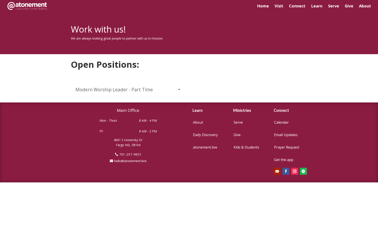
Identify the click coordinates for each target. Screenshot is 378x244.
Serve (333, 6)
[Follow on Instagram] (294, 171)
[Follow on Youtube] (277, 171)
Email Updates (286, 134)
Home (263, 6)
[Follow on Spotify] (303, 171)
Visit (279, 6)
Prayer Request (286, 147)
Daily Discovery (205, 134)
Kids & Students (246, 147)
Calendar (281, 122)
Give (349, 6)
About (365, 6)
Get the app (283, 159)
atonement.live (205, 147)
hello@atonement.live (130, 161)
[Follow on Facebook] (285, 171)
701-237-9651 (130, 154)
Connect (297, 6)
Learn (316, 6)
